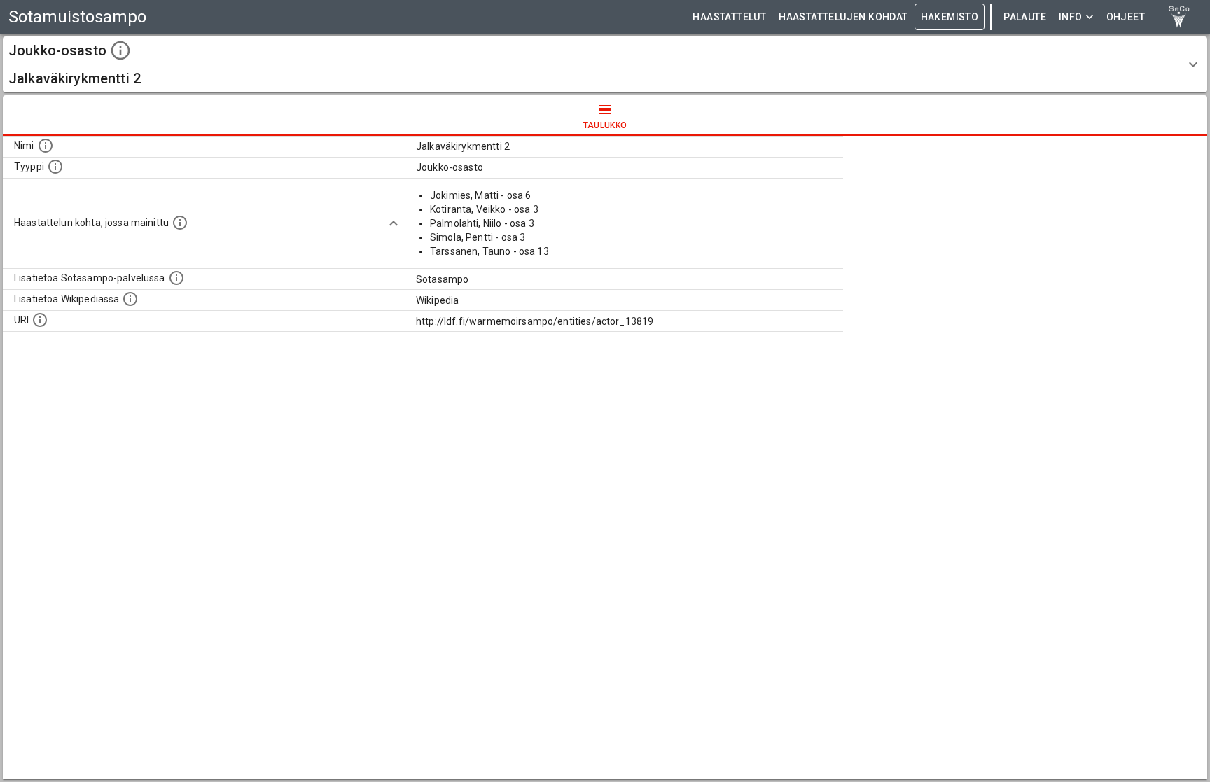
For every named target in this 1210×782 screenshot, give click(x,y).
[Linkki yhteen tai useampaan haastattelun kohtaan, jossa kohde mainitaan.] (180, 222)
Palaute (1024, 16)
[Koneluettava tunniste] (40, 320)
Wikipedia (437, 300)
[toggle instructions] (120, 50)
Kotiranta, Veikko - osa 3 (484, 209)
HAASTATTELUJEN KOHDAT (843, 16)
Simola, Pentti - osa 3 (477, 237)
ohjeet (1125, 16)
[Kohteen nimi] (45, 145)
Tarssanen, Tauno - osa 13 (489, 251)
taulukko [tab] (605, 125)
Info (1071, 16)
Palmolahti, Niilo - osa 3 (482, 223)
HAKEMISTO (950, 16)
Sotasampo (442, 279)
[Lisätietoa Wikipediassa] (130, 299)
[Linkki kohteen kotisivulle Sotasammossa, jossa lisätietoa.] (176, 278)
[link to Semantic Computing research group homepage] (1179, 16)
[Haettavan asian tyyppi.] (55, 166)
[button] (605, 64)
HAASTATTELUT (729, 16)
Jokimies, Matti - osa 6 (480, 195)
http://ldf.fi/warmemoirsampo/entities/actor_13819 (534, 321)
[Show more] (393, 223)
